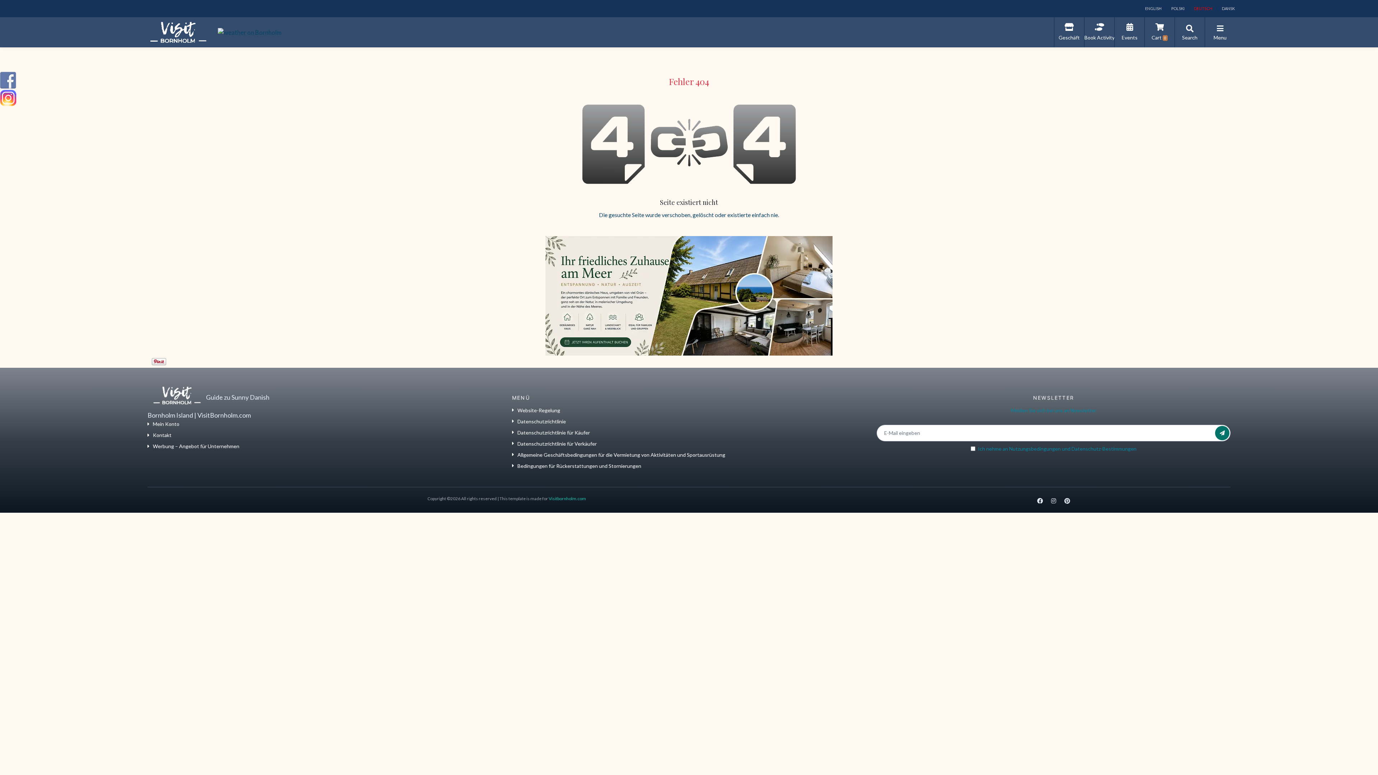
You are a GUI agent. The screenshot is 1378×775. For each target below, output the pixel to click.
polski (1178, 8)
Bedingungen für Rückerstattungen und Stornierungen (579, 466)
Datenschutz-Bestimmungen (1104, 449)
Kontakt (162, 435)
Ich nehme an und (1057, 449)
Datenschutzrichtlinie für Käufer (553, 432)
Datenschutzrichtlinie (541, 421)
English (1153, 8)
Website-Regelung (538, 410)
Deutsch (1202, 8)
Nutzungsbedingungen (1035, 449)
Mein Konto (166, 424)
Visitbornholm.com (567, 498)
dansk (1228, 8)
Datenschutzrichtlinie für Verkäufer (557, 444)
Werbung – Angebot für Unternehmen (196, 446)
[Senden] (1222, 433)
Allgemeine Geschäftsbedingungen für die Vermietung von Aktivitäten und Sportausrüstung (621, 455)
